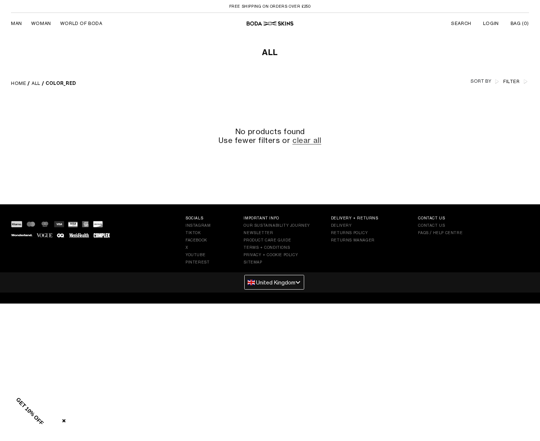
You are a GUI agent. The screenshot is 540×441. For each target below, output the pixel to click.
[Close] (62, 419)
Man (16, 23)
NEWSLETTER (258, 232)
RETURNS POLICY (349, 232)
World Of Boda (81, 23)
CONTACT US (431, 225)
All (36, 83)
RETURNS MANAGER (353, 240)
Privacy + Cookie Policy (271, 254)
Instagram (198, 225)
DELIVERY (341, 225)
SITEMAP (253, 262)
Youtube (195, 254)
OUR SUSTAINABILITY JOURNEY (277, 225)
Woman (41, 23)
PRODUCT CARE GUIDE (267, 240)
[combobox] (274, 282)
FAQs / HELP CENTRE (440, 232)
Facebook (196, 240)
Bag (520, 23)
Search (461, 23)
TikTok (193, 232)
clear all (306, 140)
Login (491, 23)
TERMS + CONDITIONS (267, 247)
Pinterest (197, 262)
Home (18, 83)
